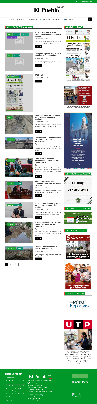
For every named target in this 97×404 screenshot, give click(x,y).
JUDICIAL (10, 183)
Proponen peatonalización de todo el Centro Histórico (46, 248)
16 (6, 391)
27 (18, 393)
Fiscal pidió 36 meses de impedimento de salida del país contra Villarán (47, 160)
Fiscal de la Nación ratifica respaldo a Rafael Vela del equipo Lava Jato (48, 183)
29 (23, 393)
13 (18, 388)
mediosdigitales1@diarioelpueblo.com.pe (39, 400)
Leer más (38, 46)
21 (21, 391)
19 (15, 391)
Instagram (74, 1)
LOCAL (10, 34)
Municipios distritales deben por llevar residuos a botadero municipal (47, 117)
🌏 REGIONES (68, 19)
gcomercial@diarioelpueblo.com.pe (37, 387)
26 (15, 393)
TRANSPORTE (12, 37)
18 (12, 391)
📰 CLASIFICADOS (80, 382)
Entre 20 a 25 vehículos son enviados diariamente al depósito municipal (48, 34)
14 (21, 388)
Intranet (75, 376)
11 (12, 388)
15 (23, 388)
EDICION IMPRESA (13, 77)
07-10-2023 (39, 75)
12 (15, 388)
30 (7, 396)
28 (21, 393)
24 (9, 393)
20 (18, 391)
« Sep (7, 400)
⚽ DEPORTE (56, 19)
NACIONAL (11, 139)
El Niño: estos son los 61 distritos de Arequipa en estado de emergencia (48, 224)
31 (9, 396)
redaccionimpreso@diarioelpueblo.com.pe (39, 396)
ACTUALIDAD (11, 248)
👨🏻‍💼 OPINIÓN (31, 19)
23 (6, 393)
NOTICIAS (17, 34)
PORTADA (25, 34)
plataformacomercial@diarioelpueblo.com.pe (40, 391)
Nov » (11, 400)
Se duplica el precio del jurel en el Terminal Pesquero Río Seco (48, 54)
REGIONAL (11, 224)
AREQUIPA (10, 19)
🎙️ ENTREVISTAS (45, 19)
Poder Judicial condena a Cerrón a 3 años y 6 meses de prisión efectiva (47, 205)
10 (9, 388)
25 (12, 393)
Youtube (76, 1)
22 (23, 391)
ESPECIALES (20, 19)
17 (9, 391)
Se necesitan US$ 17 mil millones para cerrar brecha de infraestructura (48, 139)
